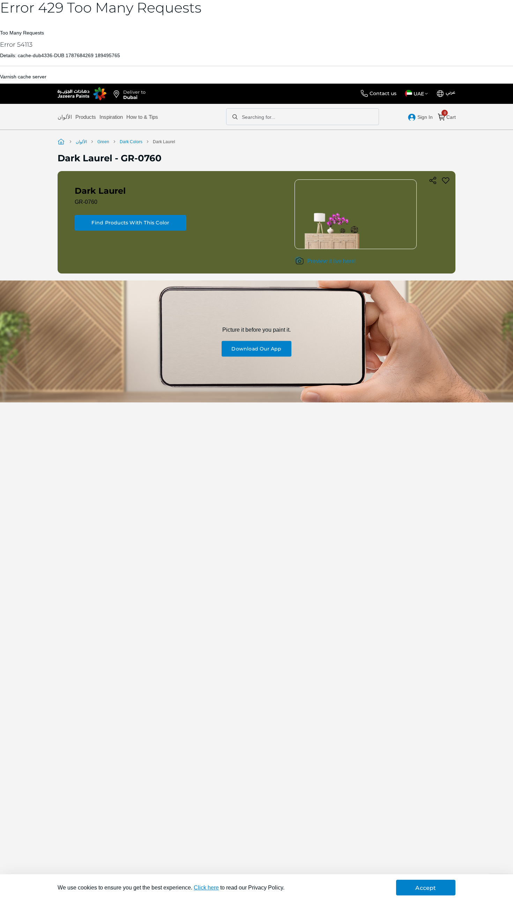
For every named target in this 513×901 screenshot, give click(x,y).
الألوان (65, 117)
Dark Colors (131, 141)
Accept (425, 888)
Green (103, 141)
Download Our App (256, 349)
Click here (206, 888)
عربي (450, 92)
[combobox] (302, 116)
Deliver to (134, 94)
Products (85, 117)
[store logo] (82, 93)
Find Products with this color (130, 223)
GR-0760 (86, 202)
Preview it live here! (331, 261)
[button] (417, 94)
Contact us (383, 93)
